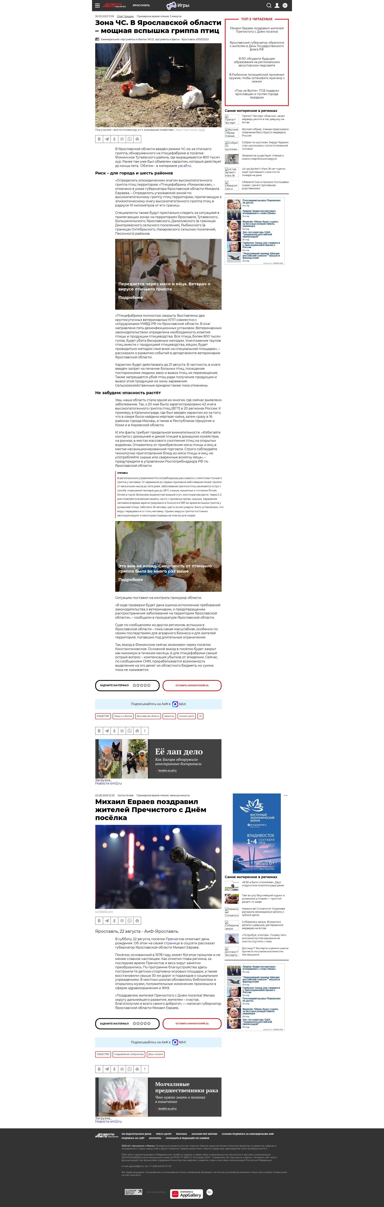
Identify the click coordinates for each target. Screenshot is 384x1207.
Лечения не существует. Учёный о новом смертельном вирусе (263, 157)
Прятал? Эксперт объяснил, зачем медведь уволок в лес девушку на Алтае (263, 119)
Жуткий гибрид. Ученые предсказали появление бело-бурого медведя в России (265, 132)
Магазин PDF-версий (204, 1134)
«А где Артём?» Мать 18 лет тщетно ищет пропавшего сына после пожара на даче (263, 172)
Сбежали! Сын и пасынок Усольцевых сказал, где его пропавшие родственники (265, 185)
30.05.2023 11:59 (104, 16)
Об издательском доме (136, 1134)
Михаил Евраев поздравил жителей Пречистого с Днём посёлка (257, 30)
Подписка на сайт (133, 1138)
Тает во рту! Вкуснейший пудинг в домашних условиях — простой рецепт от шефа (263, 898)
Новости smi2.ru (108, 783)
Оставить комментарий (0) (192, 685)
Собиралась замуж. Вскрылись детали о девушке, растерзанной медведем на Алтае (262, 925)
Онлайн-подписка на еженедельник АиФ (248, 1134)
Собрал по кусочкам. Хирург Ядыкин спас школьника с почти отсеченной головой (265, 145)
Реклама (181, 1134)
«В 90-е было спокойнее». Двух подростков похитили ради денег (263, 884)
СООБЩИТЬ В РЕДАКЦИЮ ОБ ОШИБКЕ (187, 1138)
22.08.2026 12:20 (105, 795)
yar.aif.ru (184, 166)
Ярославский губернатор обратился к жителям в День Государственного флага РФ (257, 46)
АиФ (202, 129)
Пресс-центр (163, 1134)
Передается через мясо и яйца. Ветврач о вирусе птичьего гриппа (164, 286)
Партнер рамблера (156, 1192)
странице (172, 943)
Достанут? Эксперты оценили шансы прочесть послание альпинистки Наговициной (265, 951)
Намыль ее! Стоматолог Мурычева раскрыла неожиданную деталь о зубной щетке (263, 912)
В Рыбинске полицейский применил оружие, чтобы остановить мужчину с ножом (257, 78)
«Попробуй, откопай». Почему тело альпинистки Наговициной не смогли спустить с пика (264, 938)
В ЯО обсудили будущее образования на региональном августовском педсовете (257, 62)
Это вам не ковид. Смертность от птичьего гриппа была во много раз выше (165, 569)
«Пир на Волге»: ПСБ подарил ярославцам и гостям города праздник (257, 94)
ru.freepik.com (104, 911)
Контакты (155, 1138)
